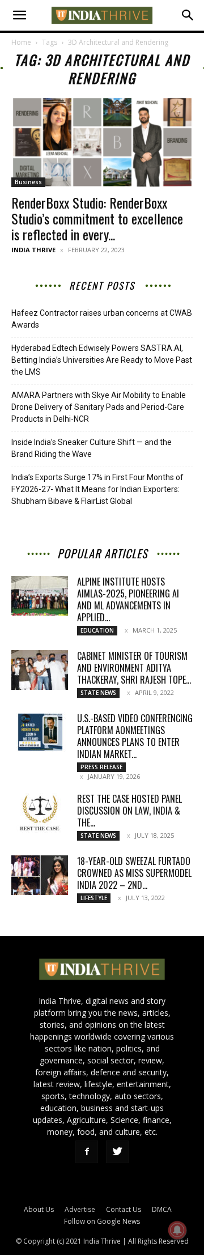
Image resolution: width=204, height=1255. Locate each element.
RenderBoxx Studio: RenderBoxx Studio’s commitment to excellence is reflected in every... (97, 218)
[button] (19, 15)
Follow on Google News (102, 1221)
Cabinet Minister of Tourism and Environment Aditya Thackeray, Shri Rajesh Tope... (134, 667)
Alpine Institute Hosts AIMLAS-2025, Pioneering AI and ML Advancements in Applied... (128, 599)
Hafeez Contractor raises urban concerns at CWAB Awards (101, 318)
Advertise (80, 1209)
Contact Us (123, 1209)
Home (21, 42)
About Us (39, 1209)
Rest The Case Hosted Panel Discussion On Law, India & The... (129, 810)
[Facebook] (86, 1151)
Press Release (101, 767)
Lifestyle (93, 898)
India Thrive (33, 249)
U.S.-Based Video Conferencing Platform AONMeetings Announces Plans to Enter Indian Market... (135, 736)
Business (28, 182)
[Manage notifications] (177, 1230)
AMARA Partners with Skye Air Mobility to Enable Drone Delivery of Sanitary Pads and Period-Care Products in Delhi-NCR (98, 407)
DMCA (162, 1209)
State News (98, 693)
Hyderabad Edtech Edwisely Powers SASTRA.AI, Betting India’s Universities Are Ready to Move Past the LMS (101, 360)
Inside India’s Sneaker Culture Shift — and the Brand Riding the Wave (91, 448)
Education (97, 630)
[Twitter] (117, 1151)
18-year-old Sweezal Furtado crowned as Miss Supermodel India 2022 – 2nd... (134, 873)
